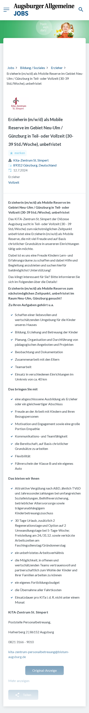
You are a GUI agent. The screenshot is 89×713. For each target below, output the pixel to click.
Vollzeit (13, 182)
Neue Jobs (42, 54)
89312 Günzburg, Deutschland (35, 165)
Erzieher (57, 68)
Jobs (10, 68)
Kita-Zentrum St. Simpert (31, 160)
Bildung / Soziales (32, 68)
